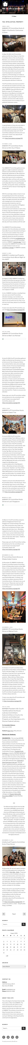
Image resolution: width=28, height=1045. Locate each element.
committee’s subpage (8, 247)
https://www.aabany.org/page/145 (14, 138)
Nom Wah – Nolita (14, 872)
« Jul (7, 955)
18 (7, 947)
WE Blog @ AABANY (13, 9)
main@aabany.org (20, 238)
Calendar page (17, 242)
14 (17, 944)
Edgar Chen (10, 730)
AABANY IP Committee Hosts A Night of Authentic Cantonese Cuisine (13, 30)
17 (3, 947)
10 (3, 944)
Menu (14, 16)
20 (14, 947)
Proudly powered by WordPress (9, 1041)
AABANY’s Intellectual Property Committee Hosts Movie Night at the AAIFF (13, 257)
